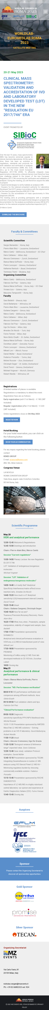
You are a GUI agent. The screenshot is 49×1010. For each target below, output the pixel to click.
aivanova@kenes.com (19, 460)
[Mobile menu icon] (45, 11)
